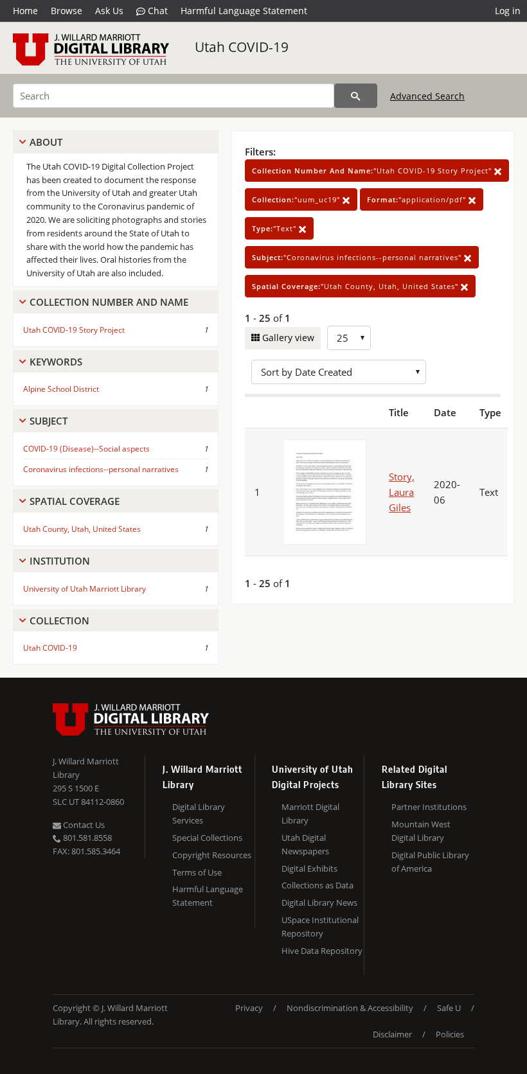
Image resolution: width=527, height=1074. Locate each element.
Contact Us (83, 825)
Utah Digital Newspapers (305, 844)
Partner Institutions (429, 807)
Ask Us (109, 10)
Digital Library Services (198, 813)
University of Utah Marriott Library (84, 588)
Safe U (449, 1008)
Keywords (56, 361)
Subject (48, 420)
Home (25, 10)
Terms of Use (197, 872)
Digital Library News (319, 902)
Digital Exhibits (309, 868)
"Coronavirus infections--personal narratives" (358, 257)
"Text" (275, 228)
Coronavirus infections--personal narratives (101, 469)
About (46, 142)
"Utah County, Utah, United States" (356, 286)
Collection (59, 620)
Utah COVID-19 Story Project (74, 329)
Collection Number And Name (109, 301)
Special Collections (207, 837)
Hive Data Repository (321, 950)
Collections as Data (317, 885)
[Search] (355, 96)
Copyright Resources (211, 855)
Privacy (249, 1008)
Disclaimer (392, 1034)
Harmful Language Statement (244, 10)
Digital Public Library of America (430, 861)
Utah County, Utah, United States (82, 529)
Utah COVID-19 (242, 47)
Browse (66, 10)
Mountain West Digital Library (421, 830)
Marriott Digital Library (310, 813)
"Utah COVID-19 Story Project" (373, 170)
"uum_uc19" (297, 199)
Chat (156, 10)
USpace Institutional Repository (320, 926)
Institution (60, 560)
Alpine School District (61, 388)
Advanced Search (427, 96)
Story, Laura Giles (402, 492)
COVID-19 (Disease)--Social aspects (86, 448)
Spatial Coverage (75, 501)
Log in (508, 10)
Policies (450, 1034)
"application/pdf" (418, 199)
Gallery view (287, 337)
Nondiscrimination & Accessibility (350, 1008)
